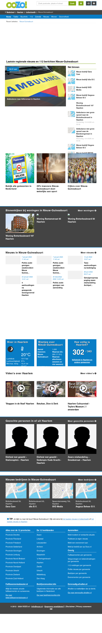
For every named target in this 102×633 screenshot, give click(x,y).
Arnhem (40, 546)
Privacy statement (83, 606)
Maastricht (41, 554)
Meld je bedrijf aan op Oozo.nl (79, 546)
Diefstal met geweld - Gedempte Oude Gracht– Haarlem (49, 459)
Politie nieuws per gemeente (79, 569)
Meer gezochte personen (81, 421)
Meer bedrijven (86, 479)
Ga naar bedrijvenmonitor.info (48, 595)
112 (31, 16)
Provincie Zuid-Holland (14, 578)
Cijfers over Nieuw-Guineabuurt (78, 187)
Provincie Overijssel (13, 566)
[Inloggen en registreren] (88, 3)
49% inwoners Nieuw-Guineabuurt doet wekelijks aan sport (48, 189)
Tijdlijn (15, 16)
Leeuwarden (42, 542)
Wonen (54, 16)
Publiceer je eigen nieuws (78, 538)
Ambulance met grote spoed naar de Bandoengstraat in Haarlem (85, 132)
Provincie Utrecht (12, 570)
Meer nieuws (88, 252)
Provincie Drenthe (13, 534)
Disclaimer (70, 606)
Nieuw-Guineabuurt (26, 21)
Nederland (10, 12)
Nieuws (46, 16)
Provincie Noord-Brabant (15, 558)
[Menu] (80, 3)
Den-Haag (41, 578)
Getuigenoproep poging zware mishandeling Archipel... (91, 281)
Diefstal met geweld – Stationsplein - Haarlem (17, 458)
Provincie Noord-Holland (15, 562)
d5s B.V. (85, 79)
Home (8, 16)
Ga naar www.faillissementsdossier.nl (17, 596)
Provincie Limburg (13, 554)
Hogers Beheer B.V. (85, 146)
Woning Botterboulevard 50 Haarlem (81, 220)
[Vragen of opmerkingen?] (93, 3)
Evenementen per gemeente (79, 577)
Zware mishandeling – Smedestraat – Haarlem (79, 458)
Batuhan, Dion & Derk (47, 403)
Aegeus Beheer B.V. (85, 96)
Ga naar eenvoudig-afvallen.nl (80, 592)
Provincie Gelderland (14, 546)
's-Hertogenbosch (44, 558)
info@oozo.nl (37, 606)
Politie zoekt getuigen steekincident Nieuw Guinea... (27, 268)
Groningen (41, 550)
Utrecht (39, 570)
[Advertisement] (51, 41)
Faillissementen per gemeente (80, 555)
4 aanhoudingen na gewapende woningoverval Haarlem (28, 288)
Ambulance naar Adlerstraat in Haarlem (23, 99)
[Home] (16, 4)
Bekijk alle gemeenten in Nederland (18, 187)
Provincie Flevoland (13, 538)
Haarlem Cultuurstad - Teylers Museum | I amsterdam (79, 406)
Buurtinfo (24, 16)
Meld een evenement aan (78, 542)
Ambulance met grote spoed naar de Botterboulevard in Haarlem (85, 116)
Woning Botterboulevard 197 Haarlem (85, 105)
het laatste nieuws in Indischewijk (76, 519)
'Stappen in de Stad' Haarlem (20, 403)
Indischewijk (31, 12)
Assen (39, 534)
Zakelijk (38, 16)
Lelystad (40, 538)
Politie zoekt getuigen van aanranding (58, 285)
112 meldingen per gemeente (79, 565)
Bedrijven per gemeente (77, 573)
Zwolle (39, 566)
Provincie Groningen (14, 550)
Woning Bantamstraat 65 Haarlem (49, 220)
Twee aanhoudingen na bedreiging (90, 265)
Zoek (72, 3)
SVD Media (57, 506)
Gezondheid (64, 16)
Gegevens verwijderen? (54, 606)
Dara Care (10, 506)
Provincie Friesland (13, 542)
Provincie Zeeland (13, 574)
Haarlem (20, 12)
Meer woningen (86, 210)
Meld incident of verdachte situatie (81, 534)
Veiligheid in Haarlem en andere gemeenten (82, 360)
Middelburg (41, 574)
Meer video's (87, 373)
